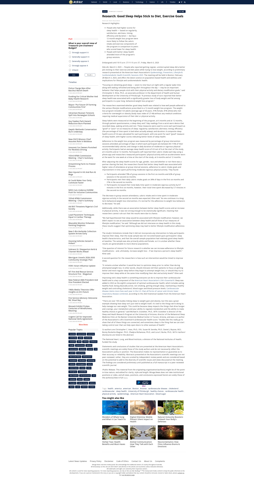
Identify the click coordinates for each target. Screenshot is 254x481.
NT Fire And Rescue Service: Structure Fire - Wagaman (80, 272)
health (110, 388)
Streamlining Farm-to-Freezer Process (82, 165)
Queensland (73, 349)
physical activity (109, 394)
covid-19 (72, 353)
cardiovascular (108, 391)
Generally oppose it (80, 61)
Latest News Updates (77, 461)
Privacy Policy (95, 461)
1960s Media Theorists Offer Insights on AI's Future (81, 290)
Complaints (160, 461)
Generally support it (80, 57)
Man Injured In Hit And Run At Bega (82, 173)
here (125, 377)
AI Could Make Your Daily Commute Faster (80, 181)
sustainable (82, 372)
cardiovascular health (174, 391)
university (91, 334)
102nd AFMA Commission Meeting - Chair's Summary (80, 199)
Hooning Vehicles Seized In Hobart (80, 242)
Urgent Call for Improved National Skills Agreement (80, 317)
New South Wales (75, 357)
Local (115, 2)
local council (81, 353)
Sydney (87, 379)
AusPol (90, 364)
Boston (135, 388)
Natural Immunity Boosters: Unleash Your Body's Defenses (170, 419)
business (83, 349)
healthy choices (157, 391)
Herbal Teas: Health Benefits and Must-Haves (113, 443)
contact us (181, 473)
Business (126, 2)
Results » (90, 75)
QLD (94, 375)
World (105, 2)
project (83, 368)
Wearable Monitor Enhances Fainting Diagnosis (81, 224)
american (127, 388)
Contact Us (136, 461)
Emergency (73, 372)
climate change (82, 383)
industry (72, 364)
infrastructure (87, 357)
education (82, 360)
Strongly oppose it (80, 65)
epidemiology (123, 394)
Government (81, 334)
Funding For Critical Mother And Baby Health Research (83, 97)
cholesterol (173, 388)
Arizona (143, 388)
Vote (73, 75)
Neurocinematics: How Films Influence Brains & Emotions (169, 444)
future (80, 379)
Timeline (172, 2)
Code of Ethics (122, 461)
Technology (139, 2)
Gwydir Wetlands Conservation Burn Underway (82, 130)
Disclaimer (108, 461)
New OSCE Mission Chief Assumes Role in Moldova (80, 140)
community (73, 338)
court (77, 387)
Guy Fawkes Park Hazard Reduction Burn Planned (79, 122)
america (118, 388)
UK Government (85, 375)
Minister (89, 345)
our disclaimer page (128, 475)
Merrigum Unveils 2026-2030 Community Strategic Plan (81, 258)
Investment (73, 360)
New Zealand (74, 375)
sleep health (121, 391)
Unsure (75, 70)
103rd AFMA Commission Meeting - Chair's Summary (80, 156)
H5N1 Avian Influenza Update (81, 266)
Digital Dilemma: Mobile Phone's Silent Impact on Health (141, 419)
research (72, 341)
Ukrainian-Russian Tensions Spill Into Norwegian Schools (81, 114)
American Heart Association (142, 394)
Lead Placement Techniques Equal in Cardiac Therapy (81, 216)
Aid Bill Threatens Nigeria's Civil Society (83, 207)
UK (96, 349)
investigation (81, 364)
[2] (142, 470)
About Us (148, 461)
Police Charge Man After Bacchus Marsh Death (79, 89)
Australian (88, 338)
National (94, 2)
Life (162, 2)
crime (89, 368)
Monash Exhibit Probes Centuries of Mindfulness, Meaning (80, 308)
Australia (72, 334)
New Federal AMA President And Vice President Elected (83, 281)
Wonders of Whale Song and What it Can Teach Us (114, 418)
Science (152, 2)
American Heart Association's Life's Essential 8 (154, 280)
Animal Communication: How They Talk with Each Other (141, 444)
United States (74, 368)
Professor (94, 341)
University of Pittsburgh (138, 391)
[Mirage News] (76, 2)
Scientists (73, 379)
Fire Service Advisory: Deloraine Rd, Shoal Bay (82, 299)
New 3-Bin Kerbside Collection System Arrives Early (82, 232)
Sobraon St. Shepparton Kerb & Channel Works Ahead (82, 250)
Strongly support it (80, 52)
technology (91, 360)
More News (83, 324)
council (90, 349)
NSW (79, 341)
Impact (72, 387)
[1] (140, 470)
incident (92, 387)
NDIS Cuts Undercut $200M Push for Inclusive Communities (83, 191)
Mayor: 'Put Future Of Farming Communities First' (82, 105)
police (81, 338)
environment (80, 345)
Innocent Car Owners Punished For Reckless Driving (82, 148)
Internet (84, 387)
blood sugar (161, 394)
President (73, 383)
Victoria (85, 341)
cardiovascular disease (157, 388)
